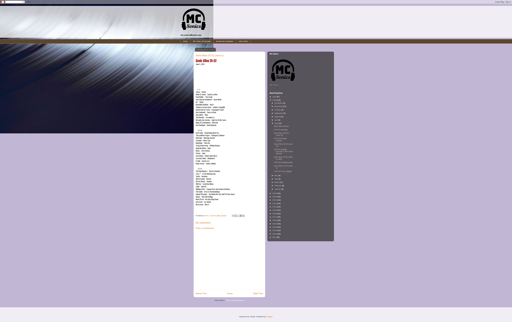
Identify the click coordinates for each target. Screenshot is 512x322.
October (277, 110)
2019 (274, 210)
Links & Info (243, 41)
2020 (274, 207)
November (278, 106)
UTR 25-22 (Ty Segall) (282, 171)
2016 (274, 220)
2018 (274, 214)
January (277, 189)
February (278, 186)
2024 (274, 193)
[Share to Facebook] (240, 215)
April (276, 179)
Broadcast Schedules (224, 41)
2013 (274, 230)
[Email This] (233, 215)
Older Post (258, 293)
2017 (274, 217)
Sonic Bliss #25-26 (281, 126)
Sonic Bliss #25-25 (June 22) (281, 134)
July (276, 120)
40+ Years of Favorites (202, 41)
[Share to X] (238, 215)
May (276, 175)
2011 (274, 237)
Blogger (269, 317)
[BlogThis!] (235, 215)
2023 (274, 197)
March (277, 182)
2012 (274, 234)
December (278, 103)
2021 (274, 203)
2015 (274, 224)
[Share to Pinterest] (243, 215)
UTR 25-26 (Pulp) (281, 130)
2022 (274, 200)
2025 (274, 100)
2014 (274, 227)
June (276, 123)
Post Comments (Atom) (235, 300)
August (277, 117)
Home (185, 41)
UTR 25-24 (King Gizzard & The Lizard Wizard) (283, 151)
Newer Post (201, 293)
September (278, 113)
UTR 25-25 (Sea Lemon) (280, 140)
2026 (274, 97)
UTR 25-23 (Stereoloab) (283, 162)
